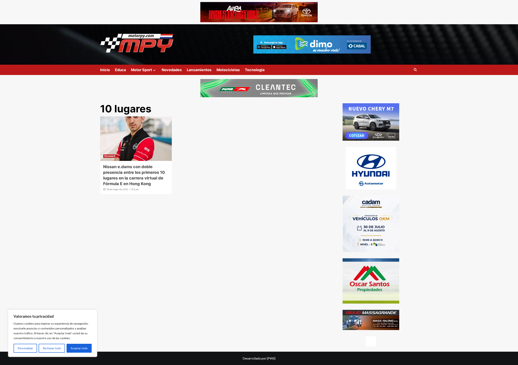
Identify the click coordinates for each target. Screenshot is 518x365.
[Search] (415, 69)
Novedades (172, 70)
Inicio (105, 70)
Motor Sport (141, 70)
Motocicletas (228, 70)
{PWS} (271, 358)
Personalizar (25, 348)
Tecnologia (254, 70)
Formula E (109, 156)
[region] (52, 333)
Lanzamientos (199, 70)
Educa (120, 70)
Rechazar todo (52, 348)
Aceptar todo (79, 348)
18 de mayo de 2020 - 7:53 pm (122, 189)
